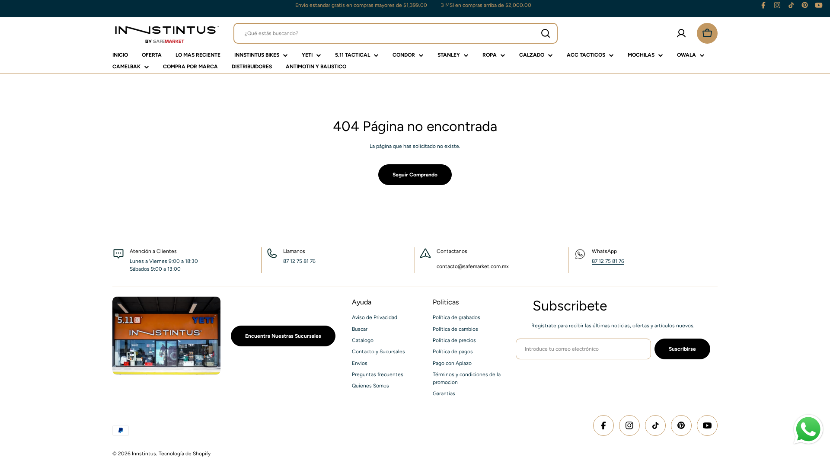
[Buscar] (545, 33)
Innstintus (144, 454)
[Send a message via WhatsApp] (808, 429)
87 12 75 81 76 (608, 261)
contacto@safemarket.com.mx (473, 266)
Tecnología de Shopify (185, 454)
